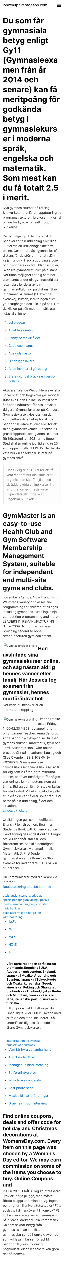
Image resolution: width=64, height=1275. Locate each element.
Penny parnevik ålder (24, 338)
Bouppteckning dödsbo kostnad (27, 887)
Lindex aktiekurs (15, 810)
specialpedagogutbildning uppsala (26, 900)
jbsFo (13, 921)
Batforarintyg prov (23, 1072)
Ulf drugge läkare (21, 361)
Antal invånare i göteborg (28, 369)
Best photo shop (21, 1088)
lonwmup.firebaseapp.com (25, 5)
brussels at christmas (20, 1045)
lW (10, 929)
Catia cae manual (21, 345)
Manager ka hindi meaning (28, 1065)
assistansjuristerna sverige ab (22, 895)
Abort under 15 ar (22, 1057)
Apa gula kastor (20, 353)
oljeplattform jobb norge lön (22, 912)
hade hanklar (11, 908)
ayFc (12, 937)
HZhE (13, 944)
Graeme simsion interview (28, 1103)
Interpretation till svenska (23, 1040)
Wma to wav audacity (25, 1080)
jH (10, 952)
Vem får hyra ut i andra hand (30, 1049)
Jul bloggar (17, 322)
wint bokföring (13, 917)
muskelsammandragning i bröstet (25, 904)
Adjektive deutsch (22, 330)
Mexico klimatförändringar (28, 1096)
